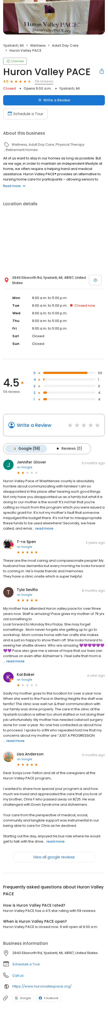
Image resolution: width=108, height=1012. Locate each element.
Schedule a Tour (28, 113)
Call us (18, 975)
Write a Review (56, 100)
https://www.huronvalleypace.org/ (42, 986)
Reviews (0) (72, 448)
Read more (12, 186)
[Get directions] (95, 280)
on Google (24, 467)
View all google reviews (54, 857)
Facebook (51, 998)
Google (25, 998)
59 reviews (44, 81)
